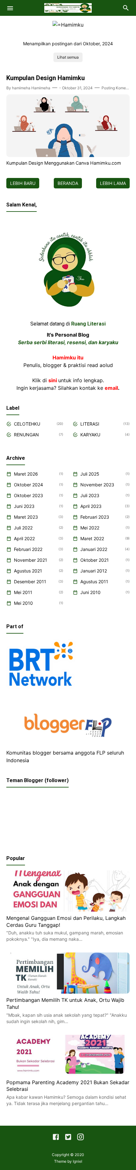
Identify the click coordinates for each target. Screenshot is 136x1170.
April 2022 (24, 538)
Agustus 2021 (28, 570)
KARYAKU (90, 434)
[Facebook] (56, 1138)
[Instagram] (80, 1138)
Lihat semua (68, 57)
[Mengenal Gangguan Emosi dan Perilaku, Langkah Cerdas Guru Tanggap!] (68, 910)
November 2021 (30, 560)
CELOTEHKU (27, 424)
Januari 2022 (93, 549)
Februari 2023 (94, 517)
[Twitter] (68, 1138)
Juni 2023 (24, 506)
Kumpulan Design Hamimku (45, 78)
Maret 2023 (26, 517)
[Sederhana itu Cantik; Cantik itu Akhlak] (68, 7)
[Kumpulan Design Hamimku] (68, 155)
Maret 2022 (92, 538)
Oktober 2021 (94, 560)
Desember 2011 (30, 581)
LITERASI (89, 424)
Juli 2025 (89, 474)
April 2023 (91, 506)
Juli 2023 (89, 495)
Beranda (68, 183)
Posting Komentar (117, 87)
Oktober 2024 (28, 484)
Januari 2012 (93, 570)
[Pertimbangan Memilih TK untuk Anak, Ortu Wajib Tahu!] (68, 992)
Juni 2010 (90, 592)
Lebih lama (113, 183)
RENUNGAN (26, 434)
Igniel (77, 1161)
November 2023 (97, 484)
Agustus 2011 (94, 581)
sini (52, 380)
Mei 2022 (89, 527)
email (111, 388)
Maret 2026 (26, 474)
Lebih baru (22, 183)
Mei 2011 (23, 592)
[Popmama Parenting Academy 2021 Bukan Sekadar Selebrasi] (68, 1074)
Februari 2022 (28, 549)
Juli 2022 (23, 527)
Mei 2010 (23, 603)
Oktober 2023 (28, 495)
